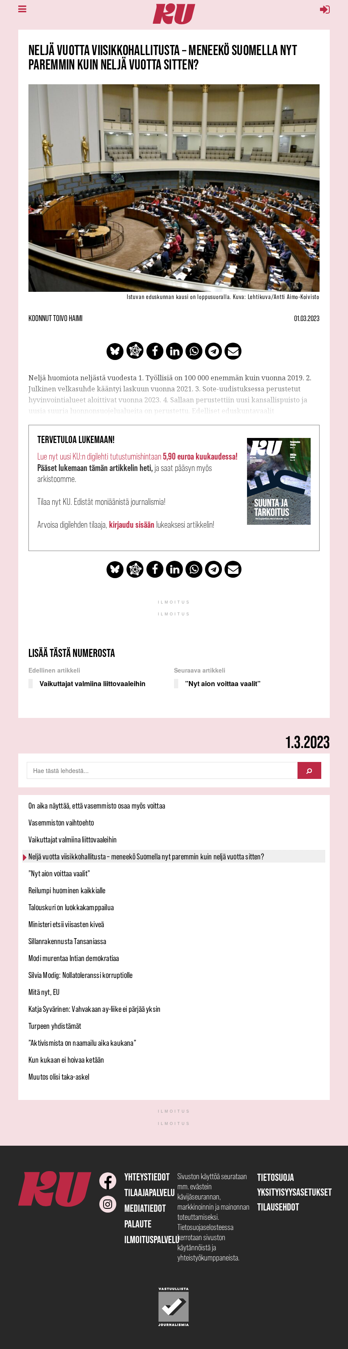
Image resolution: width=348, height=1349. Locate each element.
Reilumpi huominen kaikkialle (67, 890)
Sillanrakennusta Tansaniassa (67, 941)
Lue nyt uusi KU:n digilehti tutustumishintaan (137, 456)
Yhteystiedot (147, 1177)
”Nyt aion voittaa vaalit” (59, 873)
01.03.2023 (307, 318)
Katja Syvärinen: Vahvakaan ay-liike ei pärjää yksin (94, 1009)
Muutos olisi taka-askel (59, 1076)
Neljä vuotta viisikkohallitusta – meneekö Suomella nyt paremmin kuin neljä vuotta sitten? (146, 856)
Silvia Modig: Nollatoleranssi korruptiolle (80, 975)
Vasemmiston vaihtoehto (61, 822)
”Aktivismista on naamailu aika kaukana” (82, 1042)
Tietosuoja (275, 1177)
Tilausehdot (278, 1207)
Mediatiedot (145, 1208)
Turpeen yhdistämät (54, 1025)
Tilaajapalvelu (149, 1192)
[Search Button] (309, 770)
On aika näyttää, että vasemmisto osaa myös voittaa (96, 805)
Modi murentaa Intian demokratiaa (73, 958)
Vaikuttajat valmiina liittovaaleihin (72, 839)
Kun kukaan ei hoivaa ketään (66, 1059)
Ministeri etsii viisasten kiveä (66, 924)
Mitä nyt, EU (43, 992)
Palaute (138, 1224)
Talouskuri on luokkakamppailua (71, 907)
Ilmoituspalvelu (152, 1239)
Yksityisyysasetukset (294, 1192)
